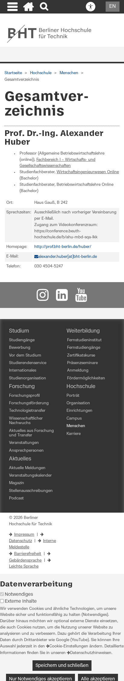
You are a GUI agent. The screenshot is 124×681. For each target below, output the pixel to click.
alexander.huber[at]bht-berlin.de (67, 257)
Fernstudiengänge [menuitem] (83, 348)
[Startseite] (28, 7)
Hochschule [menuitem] (81, 386)
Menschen (69, 73)
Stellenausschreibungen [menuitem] (31, 491)
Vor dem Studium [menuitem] (25, 355)
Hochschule (40, 73)
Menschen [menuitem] (76, 426)
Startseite (13, 73)
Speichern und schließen (62, 665)
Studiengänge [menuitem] (22, 340)
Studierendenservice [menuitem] (27, 363)
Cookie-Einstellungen (68, 646)
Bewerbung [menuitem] (19, 348)
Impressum (24, 535)
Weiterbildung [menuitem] (83, 331)
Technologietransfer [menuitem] (27, 411)
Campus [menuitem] (74, 418)
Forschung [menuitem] (22, 386)
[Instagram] (43, 297)
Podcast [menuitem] (16, 498)
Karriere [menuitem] (74, 434)
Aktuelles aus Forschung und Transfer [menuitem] (31, 433)
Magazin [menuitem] (16, 483)
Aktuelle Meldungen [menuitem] (27, 468)
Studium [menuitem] (19, 331)
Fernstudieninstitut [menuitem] (84, 340)
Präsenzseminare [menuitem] (82, 363)
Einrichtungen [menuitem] (79, 411)
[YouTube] (81, 297)
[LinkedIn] (62, 297)
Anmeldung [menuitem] (77, 370)
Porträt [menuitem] (73, 396)
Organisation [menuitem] (78, 403)
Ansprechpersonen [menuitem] (26, 451)
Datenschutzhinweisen (90, 653)
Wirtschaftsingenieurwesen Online (88, 172)
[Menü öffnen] (12, 7)
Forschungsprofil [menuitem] (24, 396)
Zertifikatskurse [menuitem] (81, 355)
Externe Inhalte (21, 601)
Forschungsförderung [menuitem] (29, 403)
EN (112, 6)
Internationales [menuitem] (22, 370)
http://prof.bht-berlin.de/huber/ (62, 247)
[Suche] (44, 6)
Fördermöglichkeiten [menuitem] (86, 378)
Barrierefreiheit (27, 554)
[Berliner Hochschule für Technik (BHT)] (53, 33)
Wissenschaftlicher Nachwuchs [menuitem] (26, 421)
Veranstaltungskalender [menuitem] (30, 476)
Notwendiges (19, 594)
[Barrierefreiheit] (90, 7)
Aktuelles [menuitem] (20, 459)
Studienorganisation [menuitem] (27, 378)
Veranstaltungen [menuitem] (24, 443)
